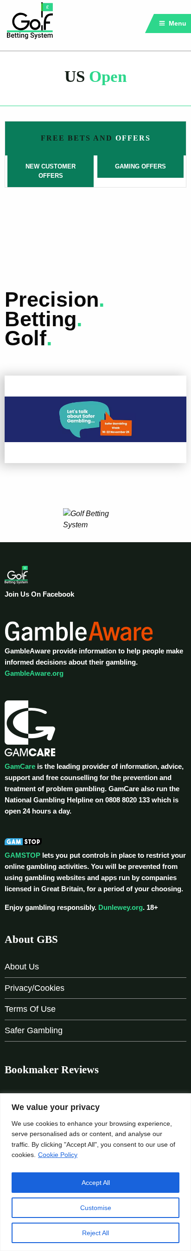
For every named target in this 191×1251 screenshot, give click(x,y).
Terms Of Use (30, 1009)
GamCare (20, 766)
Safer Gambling (34, 1030)
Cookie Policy (57, 1154)
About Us (22, 966)
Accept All (96, 1182)
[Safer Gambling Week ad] (95, 419)
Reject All (95, 1233)
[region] (95, 1172)
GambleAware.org (34, 673)
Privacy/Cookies (34, 988)
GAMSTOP (22, 855)
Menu (176, 23)
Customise (95, 1207)
